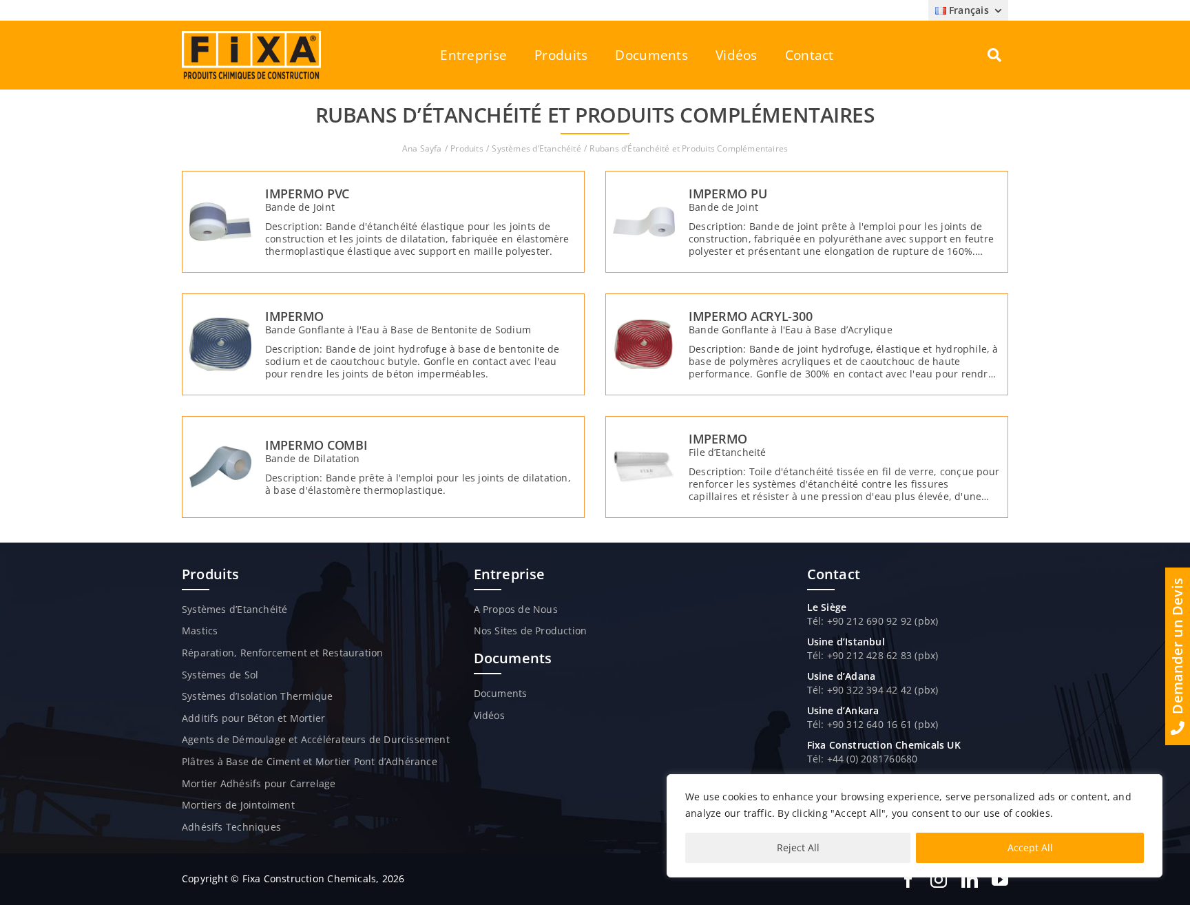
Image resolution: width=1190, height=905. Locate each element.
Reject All (798, 847)
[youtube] (1000, 879)
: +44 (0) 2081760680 (869, 758)
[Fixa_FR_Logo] (251, 35)
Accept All (1030, 847)
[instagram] (938, 879)
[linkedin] (969, 879)
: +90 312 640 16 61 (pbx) (879, 724)
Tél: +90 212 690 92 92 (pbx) (873, 620)
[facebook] (908, 879)
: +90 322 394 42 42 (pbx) (879, 689)
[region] (914, 825)
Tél (814, 689)
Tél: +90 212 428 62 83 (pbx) (873, 655)
